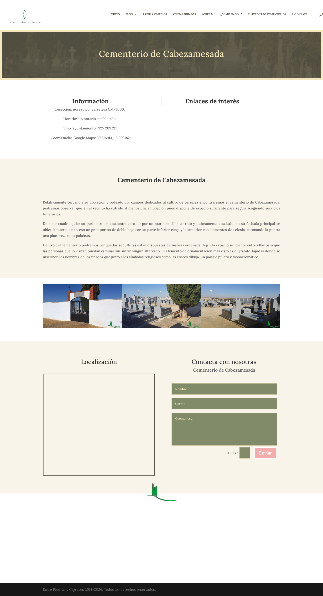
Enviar (265, 453)
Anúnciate (299, 14)
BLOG (129, 14)
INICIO (115, 14)
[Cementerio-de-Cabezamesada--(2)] (82, 328)
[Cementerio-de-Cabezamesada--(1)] (240, 328)
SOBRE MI (208, 14)
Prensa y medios (155, 14)
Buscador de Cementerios (267, 14)
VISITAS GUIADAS (184, 14)
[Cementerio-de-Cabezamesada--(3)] (161, 328)
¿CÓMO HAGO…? (231, 14)
